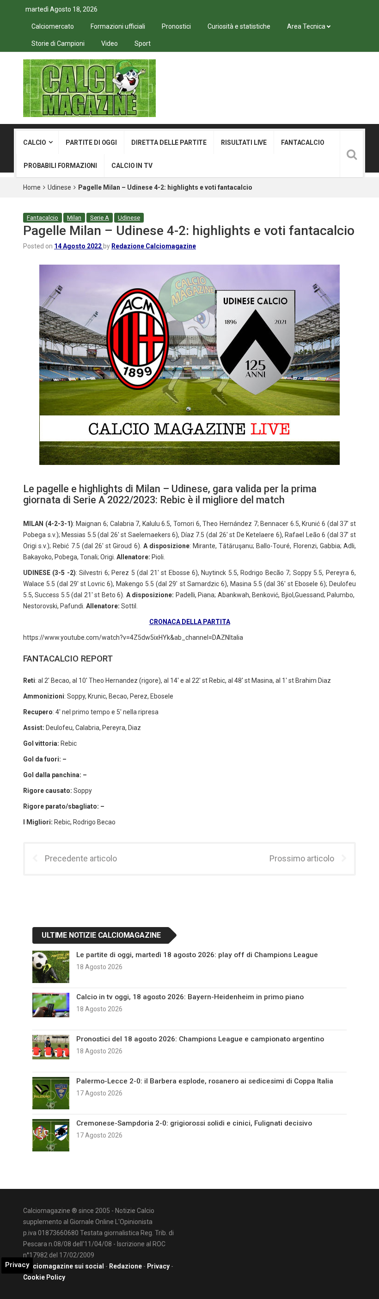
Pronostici (176, 26)
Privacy (158, 1266)
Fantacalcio (302, 142)
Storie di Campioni (58, 43)
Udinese (59, 187)
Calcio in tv (131, 165)
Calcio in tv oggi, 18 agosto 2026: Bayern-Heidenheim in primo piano (190, 997)
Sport (142, 43)
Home (32, 187)
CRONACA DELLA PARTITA (189, 621)
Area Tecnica (306, 26)
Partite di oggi (91, 142)
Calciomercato (52, 26)
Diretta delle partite (169, 142)
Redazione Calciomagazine (153, 246)
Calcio (34, 142)
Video (109, 43)
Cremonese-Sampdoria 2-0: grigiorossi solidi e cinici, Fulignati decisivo (194, 1123)
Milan (74, 217)
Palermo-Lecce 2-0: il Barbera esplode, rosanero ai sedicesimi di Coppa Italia (204, 1081)
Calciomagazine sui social (63, 1266)
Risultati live (244, 142)
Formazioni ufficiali (118, 26)
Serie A (99, 217)
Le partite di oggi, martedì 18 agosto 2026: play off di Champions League (197, 955)
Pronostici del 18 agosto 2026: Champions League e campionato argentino (200, 1039)
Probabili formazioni (60, 165)
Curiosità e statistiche (239, 26)
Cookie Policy (44, 1277)
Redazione (125, 1266)
